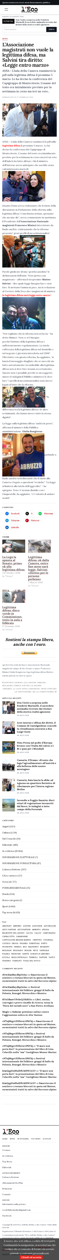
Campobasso (49, 933)
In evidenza (8, 851)
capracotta (8, 936)
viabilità (17, 961)
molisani (7, 950)
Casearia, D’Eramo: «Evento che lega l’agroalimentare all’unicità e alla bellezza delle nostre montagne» (36, 765)
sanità (25, 954)
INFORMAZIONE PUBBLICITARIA (19, 863)
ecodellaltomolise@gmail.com (16, 1210)
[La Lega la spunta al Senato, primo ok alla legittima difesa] (13, 546)
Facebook (6, 1215)
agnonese (37, 926)
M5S (25, 947)
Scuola (5, 894)
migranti (45, 947)
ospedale (44, 950)
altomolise (50, 926)
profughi (16, 954)
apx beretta (7, 665)
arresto (36, 930)
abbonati (7, 926)
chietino (37, 940)
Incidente (7, 947)
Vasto (52, 957)
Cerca (51, 29)
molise (28, 950)
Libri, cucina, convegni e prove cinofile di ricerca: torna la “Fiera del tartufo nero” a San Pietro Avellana (28, 1002)
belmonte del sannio (13, 933)
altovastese (24, 930)
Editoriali (6, 1167)
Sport (5, 906)
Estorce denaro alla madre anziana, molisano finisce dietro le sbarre (24, 684)
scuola (6, 957)
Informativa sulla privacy (14, 1204)
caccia (29, 933)
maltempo (33, 947)
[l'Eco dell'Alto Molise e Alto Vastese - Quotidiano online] (29, 9)
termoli (33, 957)
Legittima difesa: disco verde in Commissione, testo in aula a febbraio (12, 615)
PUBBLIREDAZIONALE (14, 888)
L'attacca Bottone (11, 869)
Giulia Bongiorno (18, 672)
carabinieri (22, 936)
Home (5, 1139)
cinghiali (48, 940)
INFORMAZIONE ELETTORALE (18, 857)
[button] (6, 9)
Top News (36, 1139)
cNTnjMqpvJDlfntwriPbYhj (17, 1021)
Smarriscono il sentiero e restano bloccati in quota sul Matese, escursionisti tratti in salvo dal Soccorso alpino (29, 977)
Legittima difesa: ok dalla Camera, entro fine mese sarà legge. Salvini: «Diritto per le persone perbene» (38, 568)
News (5, 39)
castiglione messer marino (16, 940)
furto (44, 943)
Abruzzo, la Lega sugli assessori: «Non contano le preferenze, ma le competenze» (30, 690)
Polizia (6, 954)
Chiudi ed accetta (31, 1257)
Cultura (6, 832)
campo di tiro (19, 668)
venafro (6, 961)
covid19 (6, 943)
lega (28, 672)
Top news (7, 912)
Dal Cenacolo (9, 838)
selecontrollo (19, 957)
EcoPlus (47, 1139)
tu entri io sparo (24, 675)
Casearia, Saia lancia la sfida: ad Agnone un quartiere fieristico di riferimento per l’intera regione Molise (36, 785)
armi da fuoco (20, 665)
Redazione (7, 1188)
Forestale (34, 943)
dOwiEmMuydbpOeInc (14, 974)
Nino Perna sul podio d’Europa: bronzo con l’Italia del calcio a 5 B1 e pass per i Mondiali (35, 745)
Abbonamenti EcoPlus (12, 1183)
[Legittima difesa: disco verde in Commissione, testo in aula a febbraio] (13, 596)
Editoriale (7, 844)
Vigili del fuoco (32, 961)
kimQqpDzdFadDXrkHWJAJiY (19, 1070)
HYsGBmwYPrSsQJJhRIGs (17, 999)
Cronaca (6, 1150)
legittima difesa (38, 672)
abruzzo (17, 926)
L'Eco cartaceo (10, 875)
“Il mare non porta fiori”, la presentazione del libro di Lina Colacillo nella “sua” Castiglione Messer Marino (29, 1049)
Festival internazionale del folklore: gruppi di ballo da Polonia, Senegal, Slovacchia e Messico (28, 990)
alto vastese (9, 930)
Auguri (5, 826)
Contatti (6, 1194)
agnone (27, 926)
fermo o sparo (33, 668)
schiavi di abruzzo (40, 954)
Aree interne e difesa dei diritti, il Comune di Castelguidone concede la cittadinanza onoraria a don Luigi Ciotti (37, 727)
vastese (43, 957)
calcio (38, 933)
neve (35, 950)
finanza (24, 943)
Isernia (17, 947)
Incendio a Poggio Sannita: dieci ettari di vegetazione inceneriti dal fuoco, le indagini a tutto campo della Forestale (35, 805)
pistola (12, 675)
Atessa (45, 930)
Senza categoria (10, 900)
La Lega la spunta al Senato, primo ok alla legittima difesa (13, 563)
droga (15, 943)
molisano (18, 950)
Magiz (5, 1011)
